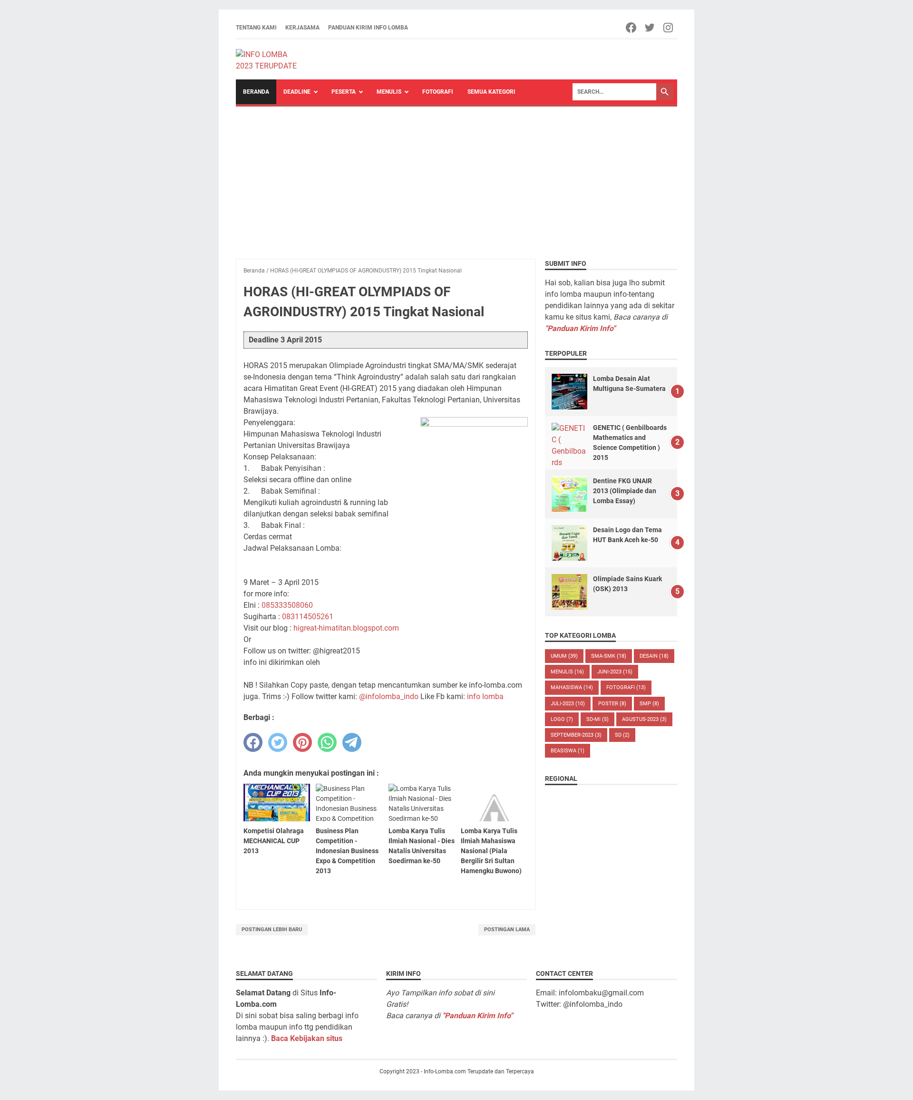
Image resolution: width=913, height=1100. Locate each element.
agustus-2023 (644, 719)
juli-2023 (568, 704)
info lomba (485, 696)
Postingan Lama (507, 929)
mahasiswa (572, 687)
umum (564, 656)
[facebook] (252, 742)
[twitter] (277, 742)
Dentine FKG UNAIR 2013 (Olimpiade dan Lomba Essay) (624, 491)
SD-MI (597, 719)
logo (562, 719)
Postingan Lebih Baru (272, 929)
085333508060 (287, 605)
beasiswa (567, 751)
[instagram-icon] (668, 27)
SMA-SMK (608, 656)
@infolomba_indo (388, 696)
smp (649, 704)
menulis (567, 672)
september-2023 (576, 735)
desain (654, 656)
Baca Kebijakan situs (306, 1038)
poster (612, 704)
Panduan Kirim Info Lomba (368, 27)
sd (622, 735)
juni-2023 (614, 672)
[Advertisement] (456, 177)
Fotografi (437, 91)
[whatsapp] (327, 742)
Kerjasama (302, 27)
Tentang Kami (256, 27)
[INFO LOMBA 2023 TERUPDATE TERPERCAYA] (271, 59)
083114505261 (307, 616)
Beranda (256, 91)
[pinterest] (302, 742)
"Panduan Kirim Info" (580, 328)
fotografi (626, 687)
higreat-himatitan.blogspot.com (346, 628)
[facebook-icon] (631, 27)
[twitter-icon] (650, 27)
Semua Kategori (491, 91)
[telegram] (351, 742)
